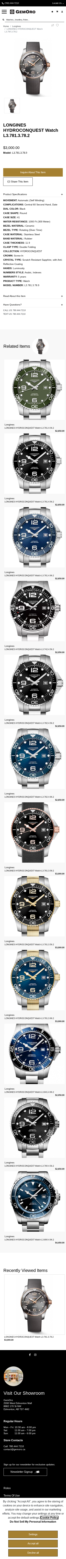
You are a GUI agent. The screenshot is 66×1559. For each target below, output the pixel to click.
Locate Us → (58, 3)
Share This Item (19, 181)
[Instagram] (35, 1354)
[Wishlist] (52, 12)
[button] (4, 12)
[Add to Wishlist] (59, 25)
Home (6, 26)
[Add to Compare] (52, 29)
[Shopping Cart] (57, 12)
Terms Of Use (12, 1495)
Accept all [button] (33, 1543)
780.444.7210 (19, 310)
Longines (16, 26)
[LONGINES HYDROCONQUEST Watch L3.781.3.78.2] (33, 67)
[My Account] (62, 12)
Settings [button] (33, 1534)
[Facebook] (30, 1354)
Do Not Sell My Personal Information (33, 1521)
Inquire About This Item (33, 172)
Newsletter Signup (21, 1471)
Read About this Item (14, 296)
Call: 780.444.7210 (14, 1446)
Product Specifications (15, 194)
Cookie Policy (49, 1517)
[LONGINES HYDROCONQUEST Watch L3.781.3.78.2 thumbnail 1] (12, 105)
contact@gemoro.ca (14, 1449)
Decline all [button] (33, 1552)
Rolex (7, 1488)
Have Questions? (12, 304)
